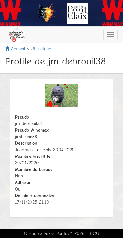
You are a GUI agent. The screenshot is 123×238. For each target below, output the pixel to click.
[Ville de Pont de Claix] (77, 12)
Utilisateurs (41, 49)
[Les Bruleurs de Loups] (46, 12)
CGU (94, 233)
